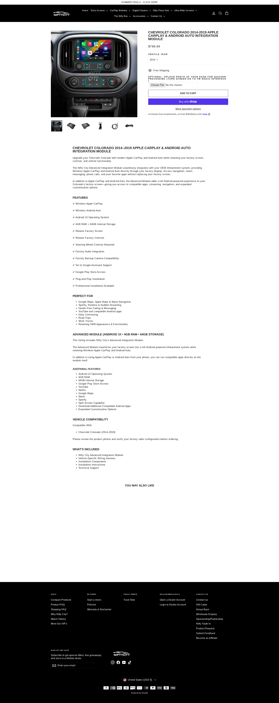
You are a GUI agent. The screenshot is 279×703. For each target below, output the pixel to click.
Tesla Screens (98, 10)
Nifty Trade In (203, 623)
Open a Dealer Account (172, 600)
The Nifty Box (121, 16)
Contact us (202, 600)
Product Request (205, 628)
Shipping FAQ (58, 609)
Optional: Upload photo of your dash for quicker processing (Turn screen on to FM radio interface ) (187, 79)
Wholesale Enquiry (206, 614)
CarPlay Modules (119, 10)
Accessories (139, 16)
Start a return (94, 600)
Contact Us (157, 16)
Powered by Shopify (139, 693)
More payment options (188, 108)
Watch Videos (58, 619)
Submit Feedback (205, 633)
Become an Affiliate (206, 638)
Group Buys (202, 609)
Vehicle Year (158, 54)
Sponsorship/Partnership (209, 619)
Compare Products (61, 600)
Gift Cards (201, 604)
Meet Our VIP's (59, 623)
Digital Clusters (141, 10)
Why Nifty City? (59, 614)
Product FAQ (58, 604)
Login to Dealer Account (173, 604)
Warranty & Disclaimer (99, 609)
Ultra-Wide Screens (184, 10)
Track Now (129, 600)
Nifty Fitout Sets (161, 10)
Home (85, 10)
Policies (91, 604)
